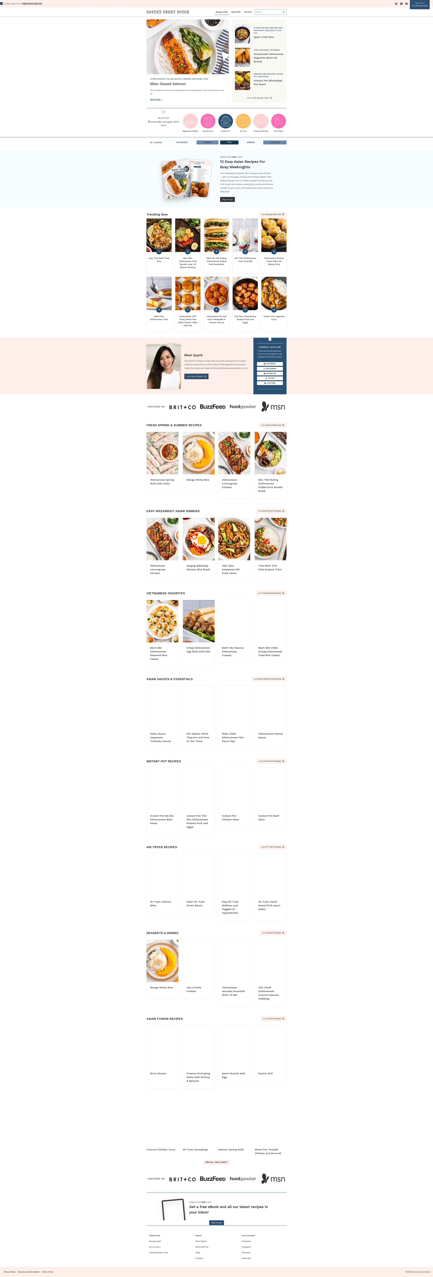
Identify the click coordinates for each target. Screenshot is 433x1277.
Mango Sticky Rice (198, 479)
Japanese (187, 79)
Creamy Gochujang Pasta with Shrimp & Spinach (198, 1077)
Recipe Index (222, 12)
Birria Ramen (158, 1073)
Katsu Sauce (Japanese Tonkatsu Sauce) (160, 737)
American (258, 74)
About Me (236, 12)
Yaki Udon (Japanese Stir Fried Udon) (231, 569)
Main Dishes (197, 79)
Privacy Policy (10, 1272)
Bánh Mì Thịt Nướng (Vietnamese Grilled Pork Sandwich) (216, 261)
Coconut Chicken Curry (160, 1149)
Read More (155, 100)
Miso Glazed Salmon (168, 84)
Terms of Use (47, 1272)
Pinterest (246, 1252)
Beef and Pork (276, 28)
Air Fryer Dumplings (195, 1149)
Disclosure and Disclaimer (29, 1272)
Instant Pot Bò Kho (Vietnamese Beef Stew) (162, 819)
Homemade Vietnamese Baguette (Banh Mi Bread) (268, 58)
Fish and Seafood (174, 79)
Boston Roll (265, 1073)
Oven (205, 79)
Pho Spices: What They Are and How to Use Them (198, 737)
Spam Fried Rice (264, 37)
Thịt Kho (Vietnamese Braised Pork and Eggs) (245, 319)
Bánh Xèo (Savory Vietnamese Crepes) (233, 651)
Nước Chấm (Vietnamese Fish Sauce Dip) (233, 737)
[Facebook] (406, 3)
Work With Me (201, 1247)
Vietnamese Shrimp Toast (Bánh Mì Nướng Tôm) (274, 261)
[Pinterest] (396, 3)
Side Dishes (270, 30)
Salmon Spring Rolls (231, 1149)
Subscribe (246, 1258)
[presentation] (187, 46)
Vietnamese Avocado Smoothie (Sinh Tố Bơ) (233, 991)
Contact (248, 12)
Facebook (246, 1241)
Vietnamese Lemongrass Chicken (229, 483)
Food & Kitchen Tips (158, 1252)
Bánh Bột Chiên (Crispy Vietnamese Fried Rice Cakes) (270, 651)
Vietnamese (275, 50)
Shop (197, 1252)
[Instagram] (401, 3)
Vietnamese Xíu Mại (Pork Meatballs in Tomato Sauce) (216, 319)
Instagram (246, 1247)
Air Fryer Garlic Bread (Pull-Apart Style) (269, 905)
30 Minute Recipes (157, 79)
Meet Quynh (201, 1241)
